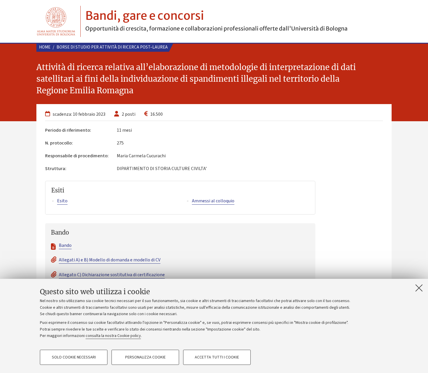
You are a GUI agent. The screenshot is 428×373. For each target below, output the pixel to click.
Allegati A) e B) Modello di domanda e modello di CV (109, 260)
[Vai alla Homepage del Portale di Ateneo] (56, 21)
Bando (65, 245)
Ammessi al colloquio (213, 201)
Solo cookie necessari (74, 357)
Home (44, 47)
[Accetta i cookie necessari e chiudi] (419, 287)
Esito (62, 201)
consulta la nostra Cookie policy (113, 336)
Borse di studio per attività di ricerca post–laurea (112, 47)
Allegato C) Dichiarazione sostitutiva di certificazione (112, 275)
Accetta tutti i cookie (217, 357)
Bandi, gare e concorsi (144, 15)
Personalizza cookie (145, 357)
